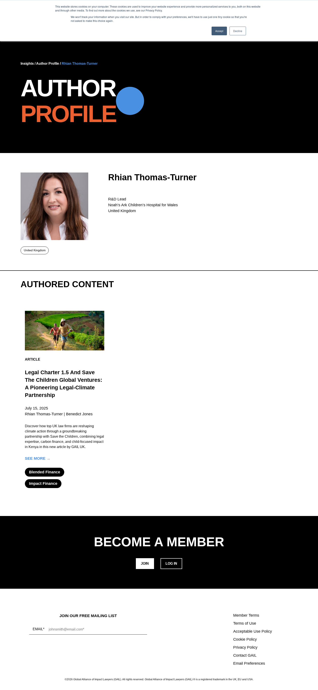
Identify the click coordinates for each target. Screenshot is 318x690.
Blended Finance (44, 472)
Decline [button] (237, 31)
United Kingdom (35, 250)
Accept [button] (219, 31)
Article (32, 359)
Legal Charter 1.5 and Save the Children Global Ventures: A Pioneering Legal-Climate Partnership (63, 383)
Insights (27, 63)
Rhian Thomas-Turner (80, 63)
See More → (37, 458)
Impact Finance (43, 483)
